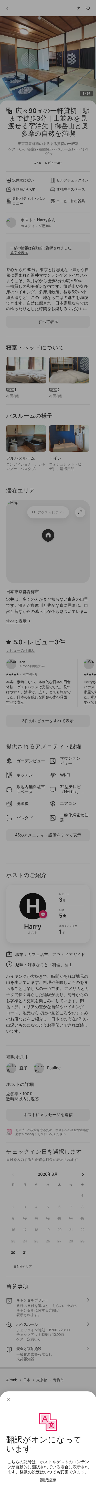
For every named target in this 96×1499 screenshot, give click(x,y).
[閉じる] (8, 1399)
